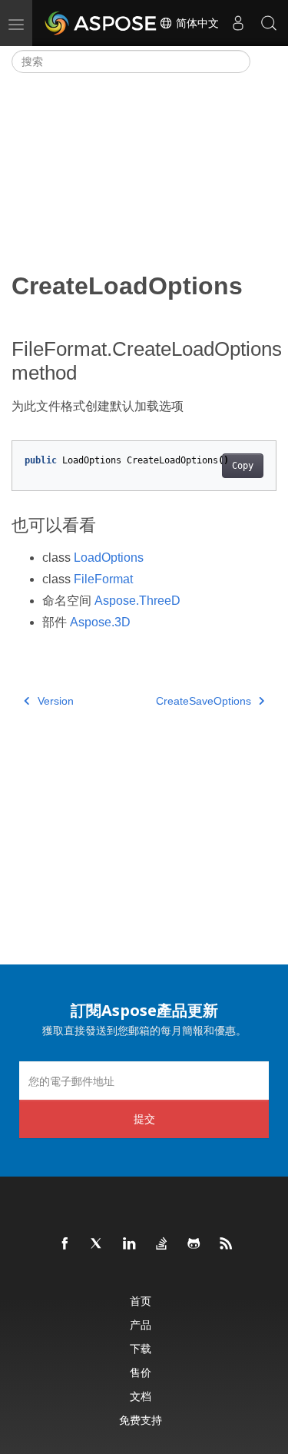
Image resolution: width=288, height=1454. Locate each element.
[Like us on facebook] (65, 1244)
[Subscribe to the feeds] (227, 1244)
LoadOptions (109, 557)
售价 (140, 1372)
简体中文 (196, 23)
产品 (140, 1324)
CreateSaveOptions (203, 701)
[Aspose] (101, 23)
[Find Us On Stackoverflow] (162, 1244)
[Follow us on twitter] (98, 1244)
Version (56, 701)
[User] (238, 23)
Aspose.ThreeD (137, 600)
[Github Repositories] (194, 1244)
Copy (242, 465)
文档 (140, 1396)
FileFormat (103, 579)
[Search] (269, 23)
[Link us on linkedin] (130, 1244)
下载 (140, 1348)
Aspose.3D (100, 622)
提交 (144, 1118)
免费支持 (140, 1420)
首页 (140, 1300)
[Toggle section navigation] (263, 61)
